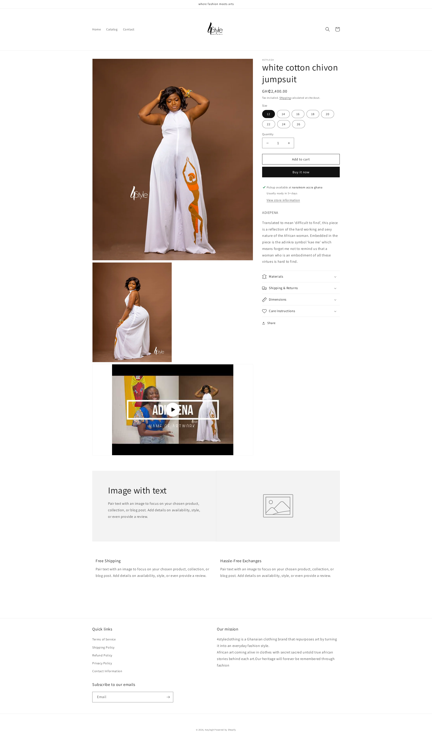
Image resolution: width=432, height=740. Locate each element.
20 (327, 114)
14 (283, 114)
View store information (283, 200)
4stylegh (209, 729)
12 (268, 114)
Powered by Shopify (225, 729)
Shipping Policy (103, 647)
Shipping (285, 97)
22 (268, 124)
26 (298, 124)
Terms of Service (104, 639)
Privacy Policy (102, 663)
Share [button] (271, 323)
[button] (328, 29)
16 (298, 114)
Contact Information (107, 671)
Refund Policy (102, 655)
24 (284, 124)
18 (313, 114)
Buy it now (301, 172)
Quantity (267, 134)
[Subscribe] (168, 697)
